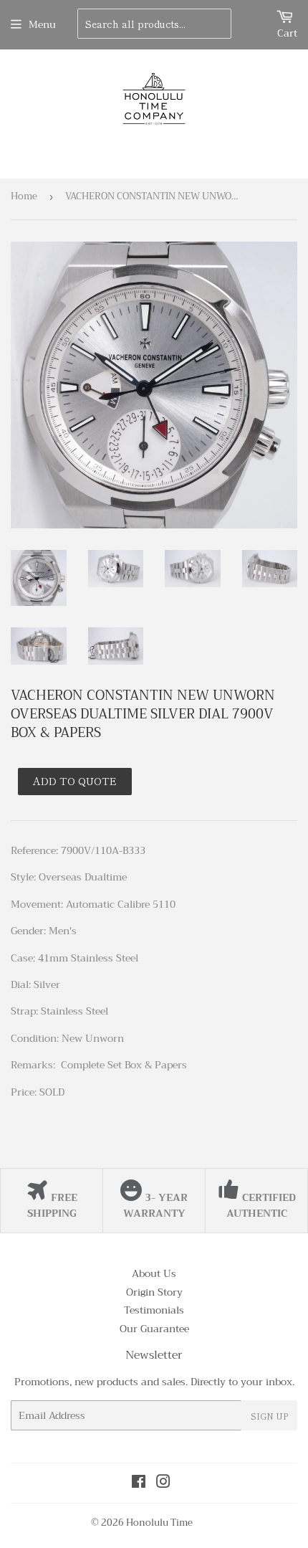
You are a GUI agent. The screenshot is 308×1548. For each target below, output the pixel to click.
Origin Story (154, 1292)
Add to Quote (75, 781)
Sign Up (269, 1416)
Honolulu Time (159, 1522)
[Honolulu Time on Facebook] (138, 1483)
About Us (154, 1273)
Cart (287, 33)
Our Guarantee (154, 1328)
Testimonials (154, 1310)
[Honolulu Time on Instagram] (163, 1483)
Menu (42, 24)
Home (24, 196)
